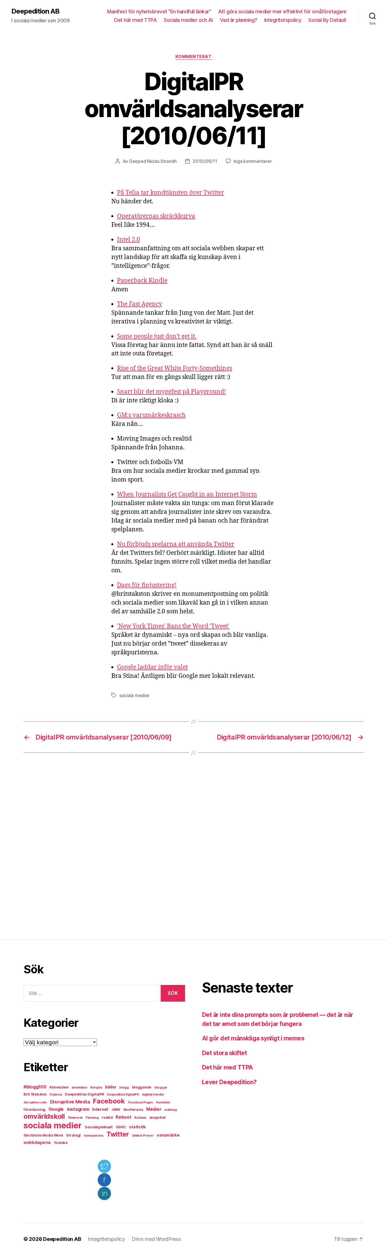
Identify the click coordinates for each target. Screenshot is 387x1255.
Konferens (133, 1109)
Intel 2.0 (128, 239)
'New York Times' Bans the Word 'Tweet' (173, 626)
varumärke (168, 1135)
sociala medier (134, 695)
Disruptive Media (70, 1102)
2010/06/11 (205, 161)
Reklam (140, 1118)
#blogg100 (35, 1087)
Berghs (96, 1087)
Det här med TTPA (135, 20)
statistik (137, 1126)
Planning (92, 1118)
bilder (110, 1086)
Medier (153, 1109)
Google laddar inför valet (152, 667)
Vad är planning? (238, 20)
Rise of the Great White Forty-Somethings (174, 368)
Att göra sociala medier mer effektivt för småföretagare (282, 11)
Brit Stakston (35, 1094)
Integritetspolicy (282, 20)
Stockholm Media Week (43, 1135)
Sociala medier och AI (188, 20)
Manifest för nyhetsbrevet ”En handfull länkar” (159, 11)
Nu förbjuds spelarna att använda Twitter (175, 544)
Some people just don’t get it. (156, 336)
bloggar (160, 1087)
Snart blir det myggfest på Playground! (171, 392)
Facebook (109, 1101)
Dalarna (56, 1094)
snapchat (157, 1117)
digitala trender (153, 1094)
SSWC (121, 1127)
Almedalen (59, 1087)
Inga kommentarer (253, 161)
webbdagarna (37, 1142)
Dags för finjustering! (147, 585)
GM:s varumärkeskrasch (151, 415)
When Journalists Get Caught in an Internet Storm (187, 494)
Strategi (73, 1135)
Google (56, 1109)
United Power (143, 1135)
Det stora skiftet (224, 1052)
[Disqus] (193, 846)
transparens (93, 1135)
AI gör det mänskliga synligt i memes (253, 1038)
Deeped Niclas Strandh (153, 161)
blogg (124, 1087)
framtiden (163, 1102)
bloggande (142, 1087)
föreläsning (34, 1109)
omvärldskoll (44, 1116)
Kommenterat (193, 56)
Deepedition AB (35, 11)
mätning (170, 1110)
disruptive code (35, 1102)
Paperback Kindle (142, 280)
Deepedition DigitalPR (84, 1094)
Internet (100, 1109)
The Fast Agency (139, 304)
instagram (78, 1109)
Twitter (118, 1134)
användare (80, 1087)
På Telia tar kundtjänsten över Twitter (170, 193)
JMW (115, 1109)
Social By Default (327, 20)
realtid (106, 1118)
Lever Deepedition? (229, 1082)
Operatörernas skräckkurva (156, 216)
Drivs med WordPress (156, 1239)
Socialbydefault (99, 1127)
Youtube (61, 1143)
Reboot (123, 1117)
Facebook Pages (140, 1102)
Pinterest (75, 1118)
